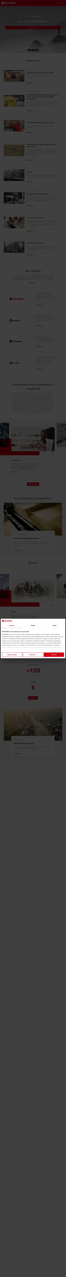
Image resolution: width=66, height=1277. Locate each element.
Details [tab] (33, 625)
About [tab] (54, 625)
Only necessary (12, 654)
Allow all (53, 654)
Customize (32, 654)
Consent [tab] (11, 625)
